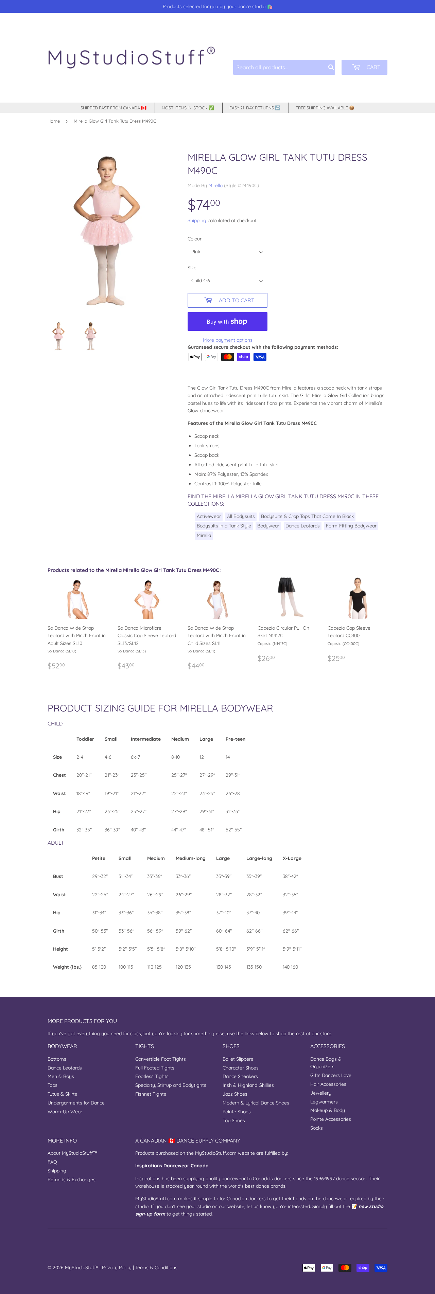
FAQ (52, 1162)
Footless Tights (152, 1076)
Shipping (197, 220)
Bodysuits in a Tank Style (224, 526)
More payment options (228, 340)
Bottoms (57, 1059)
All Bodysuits (241, 516)
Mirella (215, 185)
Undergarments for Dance (76, 1103)
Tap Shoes (234, 1120)
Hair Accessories (328, 1084)
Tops (52, 1085)
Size (192, 268)
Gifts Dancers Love (330, 1075)
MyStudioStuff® (81, 1267)
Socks (316, 1128)
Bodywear (268, 526)
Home (54, 121)
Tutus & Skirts (62, 1094)
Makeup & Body (327, 1110)
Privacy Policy (117, 1267)
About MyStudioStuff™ (73, 1153)
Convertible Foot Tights (160, 1059)
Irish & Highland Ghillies (248, 1085)
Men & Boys (61, 1076)
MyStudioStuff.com (216, 1153)
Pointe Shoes (237, 1112)
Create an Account (369, 44)
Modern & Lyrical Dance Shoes (256, 1103)
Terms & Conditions (156, 1267)
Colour (195, 239)
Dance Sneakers (240, 1076)
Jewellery (320, 1093)
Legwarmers (324, 1102)
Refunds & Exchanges (71, 1179)
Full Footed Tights (154, 1068)
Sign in (336, 44)
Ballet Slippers (238, 1059)
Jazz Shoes (235, 1094)
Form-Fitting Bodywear (351, 526)
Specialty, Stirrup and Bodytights (170, 1085)
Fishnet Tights (150, 1094)
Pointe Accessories (330, 1119)
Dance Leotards (302, 526)
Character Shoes (241, 1068)
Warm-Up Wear (65, 1112)
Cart (373, 67)
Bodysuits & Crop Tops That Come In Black (307, 516)
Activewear (209, 516)
